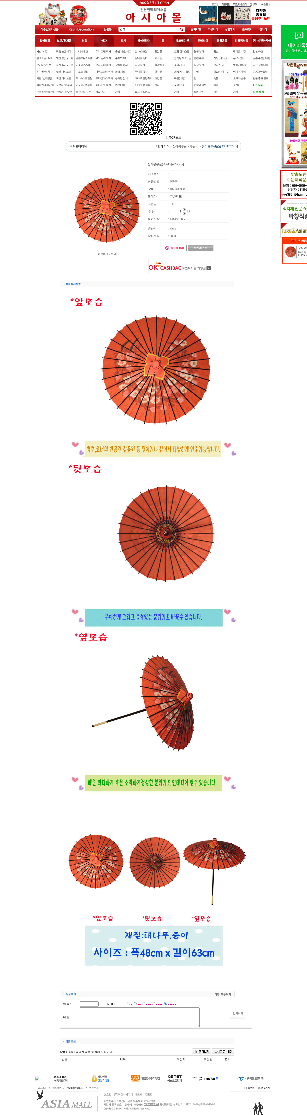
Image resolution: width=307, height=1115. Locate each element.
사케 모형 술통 (142, 85)
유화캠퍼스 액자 (104, 78)
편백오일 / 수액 (44, 58)
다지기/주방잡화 (45, 85)
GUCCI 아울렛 (260, 71)
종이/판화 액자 (103, 85)
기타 (117, 91)
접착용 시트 (200, 85)
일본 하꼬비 (259, 51)
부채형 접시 (121, 78)
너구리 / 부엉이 (84, 85)
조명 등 (158, 78)
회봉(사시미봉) (182, 71)
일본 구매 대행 (260, 64)
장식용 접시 (121, 64)
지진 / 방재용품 (44, 78)
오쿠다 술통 (239, 78)
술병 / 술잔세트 (123, 51)
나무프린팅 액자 (104, 71)
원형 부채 (199, 51)
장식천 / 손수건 (64, 91)
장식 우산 (199, 64)
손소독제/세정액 (45, 91)
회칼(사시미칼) (221, 71)
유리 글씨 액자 (103, 58)
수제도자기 (121, 58)
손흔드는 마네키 (84, 58)
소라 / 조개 (179, 64)
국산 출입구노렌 (64, 64)
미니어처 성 (239, 71)
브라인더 (198, 91)
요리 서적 (218, 64)
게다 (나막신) (220, 58)
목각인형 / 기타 (84, 91)
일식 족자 (140, 64)
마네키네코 (82, 51)
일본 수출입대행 (261, 58)
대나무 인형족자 (143, 78)
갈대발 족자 (141, 58)
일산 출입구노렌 (64, 58)
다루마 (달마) (83, 64)
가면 (196, 71)
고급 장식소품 (181, 51)
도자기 (236, 85)
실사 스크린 (141, 51)
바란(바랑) (179, 78)
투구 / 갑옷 (238, 58)
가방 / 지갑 (41, 51)
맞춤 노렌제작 (63, 51)
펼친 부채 (199, 58)
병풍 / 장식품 (240, 64)
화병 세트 (120, 71)
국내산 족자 (141, 71)
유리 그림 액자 (103, 51)
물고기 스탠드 (142, 91)
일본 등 (158, 51)
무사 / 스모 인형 (84, 78)
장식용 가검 (239, 51)
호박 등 (158, 58)
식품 (215, 85)
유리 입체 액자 (103, 64)
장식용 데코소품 (182, 58)
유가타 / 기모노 (44, 64)
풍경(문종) (179, 85)
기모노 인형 (82, 71)
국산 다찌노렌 (63, 78)
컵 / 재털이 (120, 85)
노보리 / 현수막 (64, 85)
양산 (215, 51)
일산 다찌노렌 (63, 71)
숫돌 (215, 78)
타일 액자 (100, 91)
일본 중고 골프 (260, 78)
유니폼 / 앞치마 (44, 71)
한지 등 (158, 71)
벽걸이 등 (159, 64)
